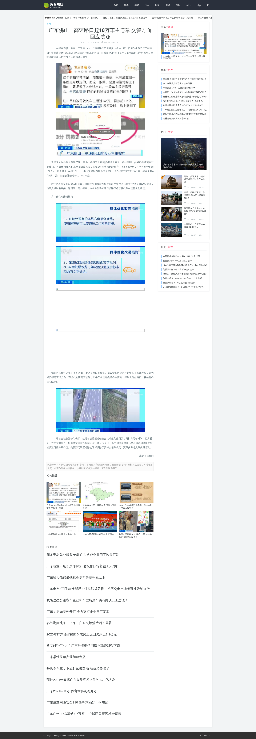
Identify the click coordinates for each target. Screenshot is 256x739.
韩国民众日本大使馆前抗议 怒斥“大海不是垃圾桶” (195, 211)
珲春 (126, 5)
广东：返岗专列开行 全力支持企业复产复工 (78, 611)
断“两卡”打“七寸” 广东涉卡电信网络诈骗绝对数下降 (83, 645)
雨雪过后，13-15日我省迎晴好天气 (179, 87)
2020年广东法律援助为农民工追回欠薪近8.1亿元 (82, 634)
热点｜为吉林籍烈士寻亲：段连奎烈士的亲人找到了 (135, 506)
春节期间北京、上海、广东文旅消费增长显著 (79, 622)
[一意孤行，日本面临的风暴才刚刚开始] (171, 230)
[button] (173, 51)
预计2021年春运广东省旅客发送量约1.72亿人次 (81, 679)
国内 (147, 5)
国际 (157, 5)
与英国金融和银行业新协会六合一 (178, 269)
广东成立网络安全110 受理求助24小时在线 (77, 702)
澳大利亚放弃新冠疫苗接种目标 (177, 83)
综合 (199, 5)
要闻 (137, 5)
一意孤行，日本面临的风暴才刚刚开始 (194, 226)
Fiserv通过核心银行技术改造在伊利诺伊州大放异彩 (186, 264)
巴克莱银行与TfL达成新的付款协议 (179, 282)
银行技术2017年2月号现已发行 (177, 260)
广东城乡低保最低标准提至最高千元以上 (76, 577)
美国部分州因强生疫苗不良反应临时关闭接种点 (185, 78)
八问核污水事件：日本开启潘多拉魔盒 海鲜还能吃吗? (57, 17)
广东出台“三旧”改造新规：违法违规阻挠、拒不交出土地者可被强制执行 (98, 588)
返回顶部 (203, 735)
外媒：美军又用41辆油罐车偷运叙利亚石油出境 (109, 17)
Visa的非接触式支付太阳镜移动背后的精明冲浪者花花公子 (190, 273)
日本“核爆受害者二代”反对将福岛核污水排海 (156, 17)
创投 (188, 5)
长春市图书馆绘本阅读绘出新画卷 (98, 534)
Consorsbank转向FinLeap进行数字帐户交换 (183, 286)
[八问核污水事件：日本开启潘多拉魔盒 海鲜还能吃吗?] (184, 154)
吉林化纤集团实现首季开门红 (176, 118)
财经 (168, 5)
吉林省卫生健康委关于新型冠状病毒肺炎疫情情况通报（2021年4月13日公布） (199, 96)
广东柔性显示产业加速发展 (66, 656)
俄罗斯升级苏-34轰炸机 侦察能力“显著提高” (183, 100)
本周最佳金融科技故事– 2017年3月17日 (181, 256)
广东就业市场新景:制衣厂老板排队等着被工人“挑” (82, 566)
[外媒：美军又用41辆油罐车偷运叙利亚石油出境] (171, 182)
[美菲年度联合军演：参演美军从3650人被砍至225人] (171, 198)
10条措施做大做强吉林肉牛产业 (61, 534)
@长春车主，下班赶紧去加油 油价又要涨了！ (80, 668)
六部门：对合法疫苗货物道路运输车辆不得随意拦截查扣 (189, 92)
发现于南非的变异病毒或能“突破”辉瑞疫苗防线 (184, 114)
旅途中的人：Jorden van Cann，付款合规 (182, 278)
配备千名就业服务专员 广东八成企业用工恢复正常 (83, 554)
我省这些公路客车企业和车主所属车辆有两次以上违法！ (87, 600)
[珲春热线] (54, 5)
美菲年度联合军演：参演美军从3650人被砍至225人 (206, 17)
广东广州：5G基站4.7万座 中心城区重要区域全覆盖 (84, 713)
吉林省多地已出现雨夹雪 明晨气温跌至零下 (99, 506)
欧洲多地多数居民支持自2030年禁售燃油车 (183, 105)
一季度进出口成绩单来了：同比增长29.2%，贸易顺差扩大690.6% (193, 109)
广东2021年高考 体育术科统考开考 (72, 691)
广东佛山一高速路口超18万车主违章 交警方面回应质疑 (63, 506)
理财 (178, 5)
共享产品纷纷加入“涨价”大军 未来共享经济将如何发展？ (135, 535)
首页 (116, 5)
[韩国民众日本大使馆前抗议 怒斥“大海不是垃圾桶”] (171, 214)
